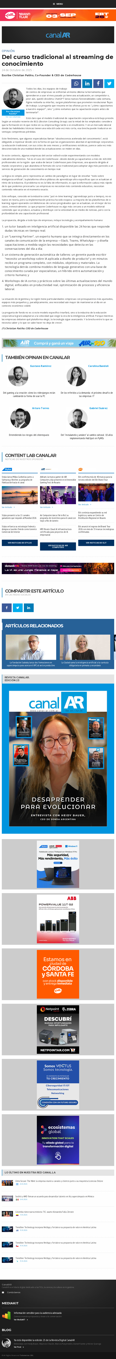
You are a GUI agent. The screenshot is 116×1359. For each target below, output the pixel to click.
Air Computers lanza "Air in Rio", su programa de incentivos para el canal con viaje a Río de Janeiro (58, 518)
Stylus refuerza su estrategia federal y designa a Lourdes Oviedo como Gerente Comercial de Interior (19, 529)
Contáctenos (13, 1292)
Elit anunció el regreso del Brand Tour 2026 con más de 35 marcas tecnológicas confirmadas (96, 529)
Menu (59, 3)
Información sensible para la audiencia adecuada (38, 1313)
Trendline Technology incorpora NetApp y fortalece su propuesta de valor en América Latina (55, 1227)
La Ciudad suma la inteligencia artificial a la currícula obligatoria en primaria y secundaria (84, 664)
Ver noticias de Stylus (20, 542)
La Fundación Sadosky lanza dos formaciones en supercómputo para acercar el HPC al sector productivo (31, 664)
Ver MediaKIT (19, 1320)
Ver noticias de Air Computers (58, 546)
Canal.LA (49, 1172)
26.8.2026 (23, 1184)
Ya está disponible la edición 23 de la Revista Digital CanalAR (44, 1340)
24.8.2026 (23, 1199)
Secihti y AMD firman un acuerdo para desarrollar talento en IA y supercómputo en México (54, 1196)
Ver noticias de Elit (96, 542)
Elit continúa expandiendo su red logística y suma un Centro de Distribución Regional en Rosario (92, 515)
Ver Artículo (7, 507)
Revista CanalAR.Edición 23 (17, 679)
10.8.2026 (23, 1230)
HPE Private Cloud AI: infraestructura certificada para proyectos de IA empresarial (55, 532)
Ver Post (17, 1347)
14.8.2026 (23, 1215)
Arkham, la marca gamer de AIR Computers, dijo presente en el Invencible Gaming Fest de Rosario (58, 479)
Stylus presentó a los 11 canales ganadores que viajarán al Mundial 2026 (19, 516)
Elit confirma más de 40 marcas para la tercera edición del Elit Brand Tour (95, 478)
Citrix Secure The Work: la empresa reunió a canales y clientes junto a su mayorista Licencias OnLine (59, 1180)
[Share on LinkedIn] (87, 83)
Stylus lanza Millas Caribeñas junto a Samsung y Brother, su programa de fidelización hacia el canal (18, 479)
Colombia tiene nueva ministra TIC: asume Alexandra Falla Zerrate (44, 1211)
